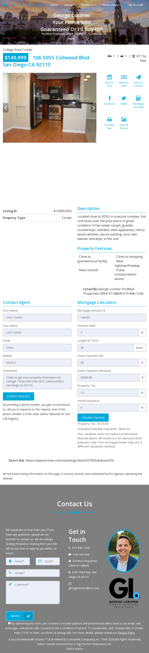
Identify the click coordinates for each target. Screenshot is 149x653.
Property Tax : (93, 423)
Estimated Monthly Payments (103, 429)
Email (6, 340)
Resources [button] (87, 5)
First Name (10, 310)
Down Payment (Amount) (94, 371)
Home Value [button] (110, 5)
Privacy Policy (126, 633)
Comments (10, 371)
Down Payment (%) (90, 356)
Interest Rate (86, 325)
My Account (135, 5)
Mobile (7, 356)
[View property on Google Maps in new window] (74, 172)
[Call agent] (13, 5)
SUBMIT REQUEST (18, 396)
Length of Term (87, 340)
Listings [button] (69, 5)
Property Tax (86, 385)
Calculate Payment (93, 417)
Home (54, 5)
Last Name (10, 325)
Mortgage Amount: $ (91, 310)
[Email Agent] (6, 5)
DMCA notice (74, 648)
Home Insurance (88, 401)
